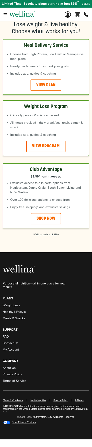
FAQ (6, 336)
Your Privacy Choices (24, 422)
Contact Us (10, 343)
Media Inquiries (40, 400)
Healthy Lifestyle (14, 311)
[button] (46, 4)
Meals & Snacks (14, 318)
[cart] (77, 14)
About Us (9, 368)
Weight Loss (11, 305)
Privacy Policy (12, 374)
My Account (11, 349)
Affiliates (81, 400)
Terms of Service (14, 380)
